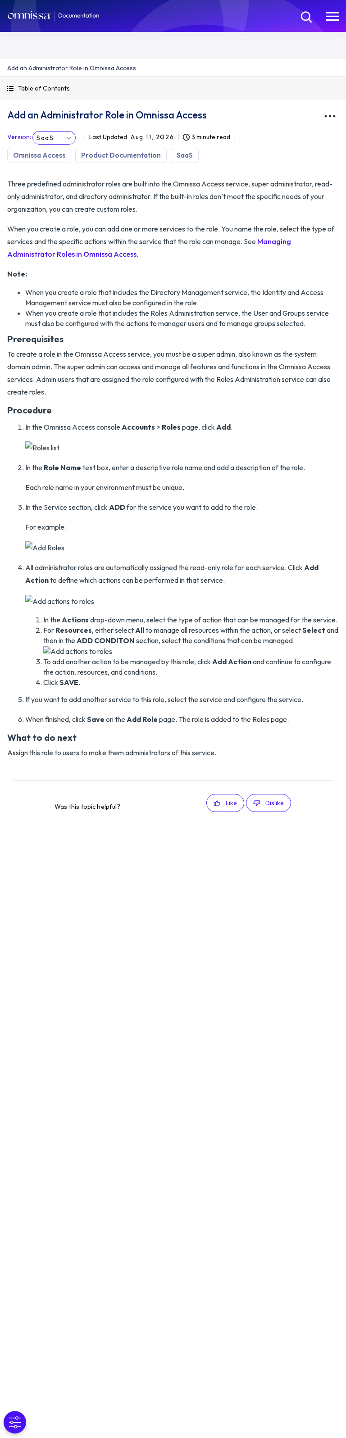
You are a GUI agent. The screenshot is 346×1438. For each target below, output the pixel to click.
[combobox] (54, 138)
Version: (19, 137)
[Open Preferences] (15, 1422)
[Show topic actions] (330, 116)
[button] (173, 88)
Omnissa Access (39, 155)
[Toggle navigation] (332, 16)
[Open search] (305, 16)
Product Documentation (121, 155)
